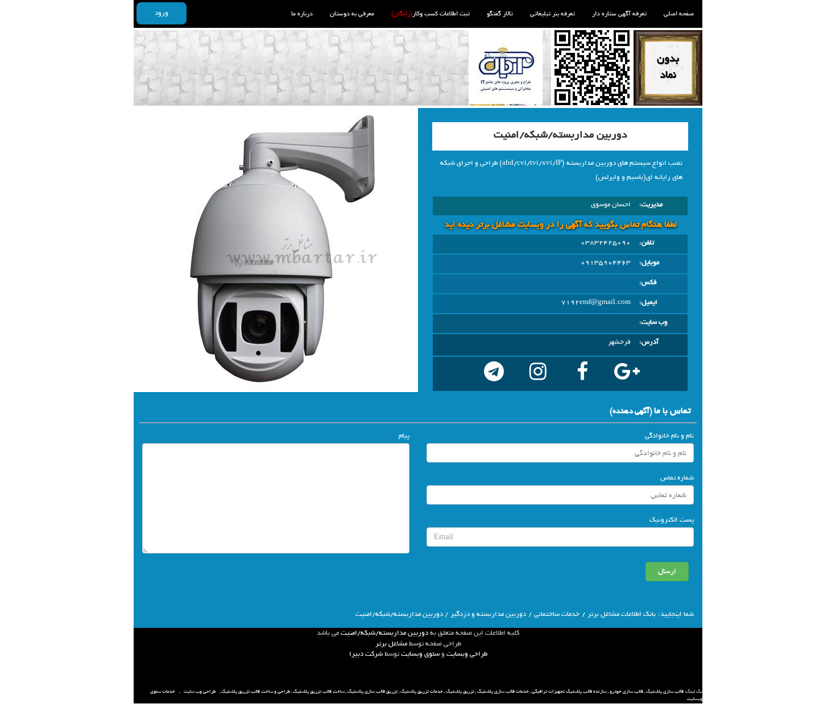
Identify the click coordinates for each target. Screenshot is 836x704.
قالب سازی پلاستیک (665, 691)
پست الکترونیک (671, 520)
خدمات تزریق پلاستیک (421, 691)
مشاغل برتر (391, 643)
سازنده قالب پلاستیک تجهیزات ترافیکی (569, 691)
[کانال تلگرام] (494, 374)
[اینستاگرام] (538, 374)
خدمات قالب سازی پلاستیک (503, 691)
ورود (161, 13)
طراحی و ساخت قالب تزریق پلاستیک (255, 691)
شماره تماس (677, 478)
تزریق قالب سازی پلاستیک (372, 691)
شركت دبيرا (366, 654)
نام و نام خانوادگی (669, 435)
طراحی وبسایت (466, 654)
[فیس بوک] (582, 374)
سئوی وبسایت (420, 654)
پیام (404, 435)
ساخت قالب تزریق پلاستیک (319, 691)
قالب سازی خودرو (626, 691)
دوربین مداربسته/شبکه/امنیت (384, 633)
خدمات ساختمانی (557, 614)
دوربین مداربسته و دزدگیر (488, 614)
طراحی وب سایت (200, 691)
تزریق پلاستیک (460, 691)
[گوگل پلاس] (627, 374)
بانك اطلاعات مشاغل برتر (621, 614)
